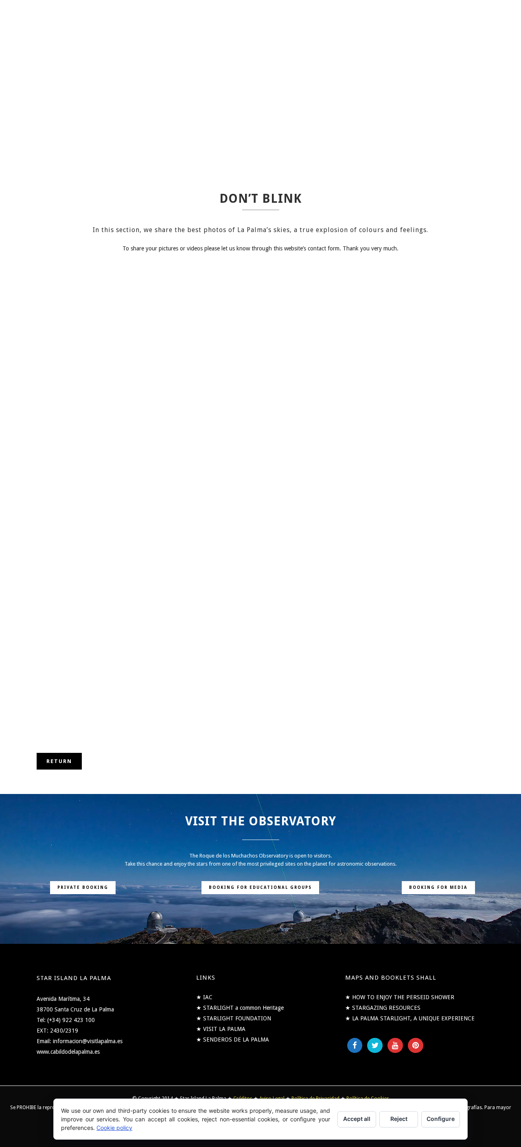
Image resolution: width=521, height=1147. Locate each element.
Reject (398, 1118)
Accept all (356, 1118)
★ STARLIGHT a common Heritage (240, 1007)
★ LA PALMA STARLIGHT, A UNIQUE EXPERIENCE (410, 1018)
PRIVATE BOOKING (82, 887)
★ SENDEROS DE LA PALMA (232, 1039)
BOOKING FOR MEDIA (438, 887)
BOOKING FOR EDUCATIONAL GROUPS (260, 887)
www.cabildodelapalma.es (68, 1051)
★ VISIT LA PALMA (220, 1029)
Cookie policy (114, 1127)
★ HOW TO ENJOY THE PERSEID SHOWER (399, 997)
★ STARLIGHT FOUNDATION (233, 1018)
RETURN (59, 761)
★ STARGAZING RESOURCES (382, 1007)
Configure (441, 1118)
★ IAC (204, 997)
